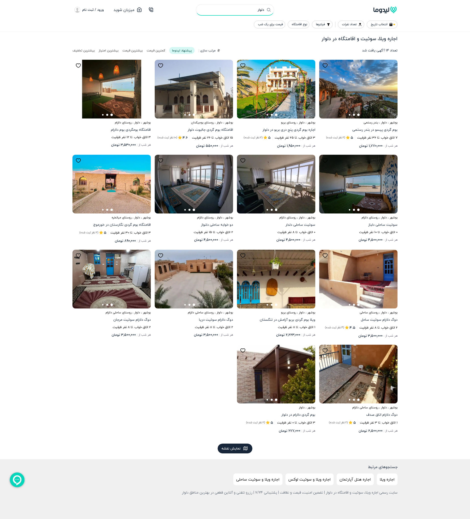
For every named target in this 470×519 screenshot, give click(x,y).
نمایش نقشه (231, 448)
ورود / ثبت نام (93, 10)
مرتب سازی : (207, 50)
